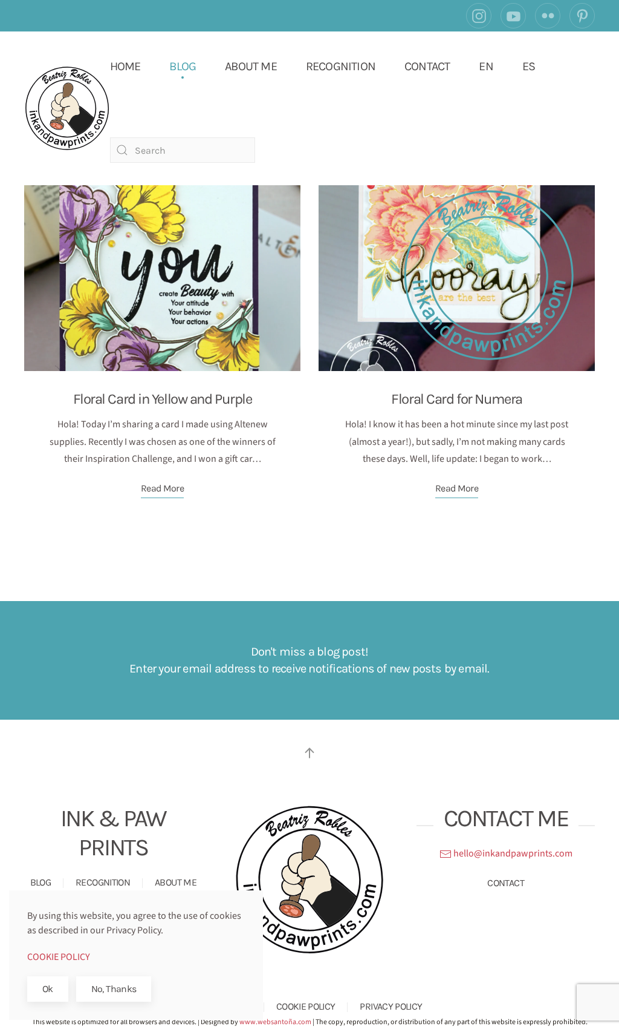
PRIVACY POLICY (391, 1006)
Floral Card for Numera (456, 398)
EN (486, 66)
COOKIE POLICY (305, 1006)
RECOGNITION (340, 66)
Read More (162, 488)
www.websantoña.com (275, 1022)
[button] (309, 753)
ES (528, 66)
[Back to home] (67, 108)
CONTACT (427, 66)
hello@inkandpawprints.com (512, 853)
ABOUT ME (251, 66)
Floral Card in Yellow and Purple (162, 398)
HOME (125, 66)
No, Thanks (114, 988)
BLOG (182, 66)
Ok (47, 988)
